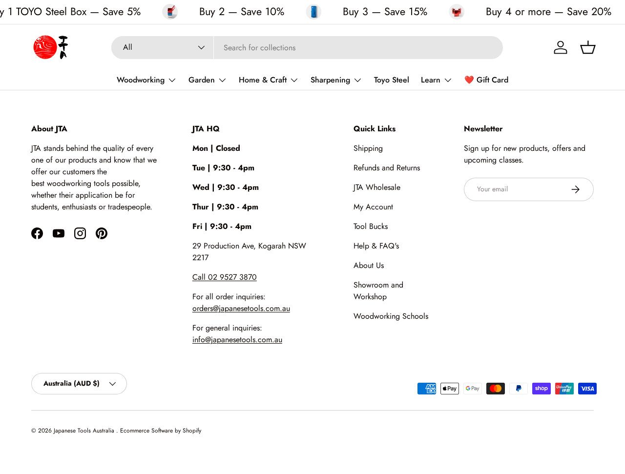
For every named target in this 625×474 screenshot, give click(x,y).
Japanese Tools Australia (85, 430)
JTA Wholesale (377, 187)
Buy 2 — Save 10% (241, 11)
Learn (430, 79)
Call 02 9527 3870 (224, 277)
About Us (369, 265)
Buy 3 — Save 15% (385, 11)
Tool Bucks (371, 226)
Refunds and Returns (387, 167)
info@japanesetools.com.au (237, 339)
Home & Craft (263, 79)
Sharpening (330, 79)
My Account (373, 206)
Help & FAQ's (376, 245)
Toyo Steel (391, 79)
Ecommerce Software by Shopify (160, 430)
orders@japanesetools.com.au (241, 308)
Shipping (368, 148)
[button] (588, 47)
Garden (201, 79)
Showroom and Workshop (378, 290)
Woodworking (141, 79)
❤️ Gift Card (486, 79)
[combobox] (307, 47)
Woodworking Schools (391, 316)
